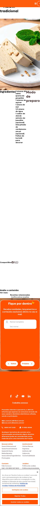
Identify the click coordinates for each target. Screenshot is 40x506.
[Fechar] (37, 472)
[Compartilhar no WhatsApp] (17, 262)
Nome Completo (17, 322)
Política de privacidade (30, 468)
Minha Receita (7, 453)
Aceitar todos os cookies (20, 502)
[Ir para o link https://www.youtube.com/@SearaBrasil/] (23, 396)
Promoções (6, 458)
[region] (20, 487)
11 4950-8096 (27, 428)
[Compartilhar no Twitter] (15, 262)
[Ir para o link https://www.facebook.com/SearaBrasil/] (11, 396)
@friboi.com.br (18, 421)
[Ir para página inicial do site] (20, 390)
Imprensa (25, 449)
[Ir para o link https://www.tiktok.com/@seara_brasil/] (17, 396)
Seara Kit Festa (7, 451)
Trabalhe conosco (20, 403)
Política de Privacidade (17, 485)
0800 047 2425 (9, 428)
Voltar (13, 363)
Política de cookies (29, 466)
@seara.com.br (18, 423)
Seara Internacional (9, 446)
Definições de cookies (20, 490)
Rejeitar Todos (20, 496)
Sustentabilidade (28, 456)
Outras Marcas (27, 446)
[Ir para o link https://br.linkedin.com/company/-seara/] (29, 396)
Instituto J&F (26, 451)
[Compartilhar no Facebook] (13, 262)
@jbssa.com (6, 423)
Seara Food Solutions (9, 449)
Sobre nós (26, 453)
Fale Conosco (6, 466)
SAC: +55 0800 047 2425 (10, 468)
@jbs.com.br (6, 421)
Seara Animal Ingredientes (11, 456)
